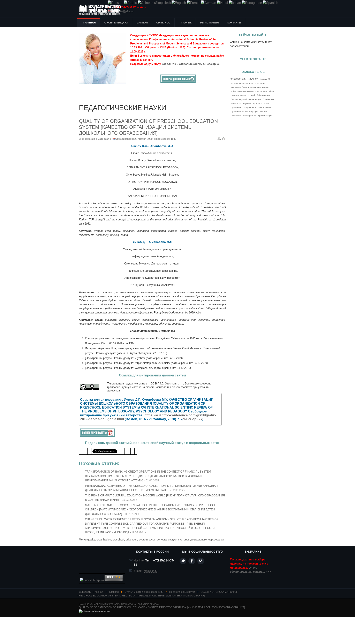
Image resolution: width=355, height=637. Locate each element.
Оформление (263, 95)
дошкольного (198, 539)
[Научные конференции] (101, 10)
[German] (208, 3)
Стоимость (236, 115)
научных (247, 103)
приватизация (265, 115)
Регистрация (251, 111)
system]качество (149, 539)
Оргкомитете (237, 111)
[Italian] (235, 3)
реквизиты (236, 103)
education (131, 539)
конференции (238, 78)
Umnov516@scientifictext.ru (156, 153)
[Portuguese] (252, 3)
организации (168, 539)
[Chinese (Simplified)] (154, 3)
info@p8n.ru (126, 11)
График (263, 79)
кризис (243, 95)
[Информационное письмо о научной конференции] (178, 81)
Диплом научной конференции (246, 99)
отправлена (250, 107)
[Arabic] (130, 3)
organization (104, 539)
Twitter (183, 561)
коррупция (255, 87)
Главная (98, 591)
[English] (179, 3)
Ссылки (265, 103)
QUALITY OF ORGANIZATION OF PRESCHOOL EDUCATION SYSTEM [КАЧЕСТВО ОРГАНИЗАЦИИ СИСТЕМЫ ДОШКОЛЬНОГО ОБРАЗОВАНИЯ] (148, 127)
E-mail (223, 138)
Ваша (268, 107)
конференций (250, 115)
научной (253, 78)
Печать (219, 138)
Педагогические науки (182, 591)
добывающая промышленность (246, 91)
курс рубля (268, 91)
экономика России (240, 87)
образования (216, 539)
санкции (235, 95)
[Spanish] (270, 3)
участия (263, 111)
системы (183, 539)
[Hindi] (222, 3)
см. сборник (192, 419)
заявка (260, 107)
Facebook (191, 561)
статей (252, 95)
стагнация (260, 83)
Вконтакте (200, 561)
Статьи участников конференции (144, 591)
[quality (90, 539)
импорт (265, 87)
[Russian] (115, 3)
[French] (193, 3)
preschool (118, 539)
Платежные (268, 99)
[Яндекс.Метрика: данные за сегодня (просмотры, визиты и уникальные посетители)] (92, 580)
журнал (256, 103)
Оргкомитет (236, 107)
